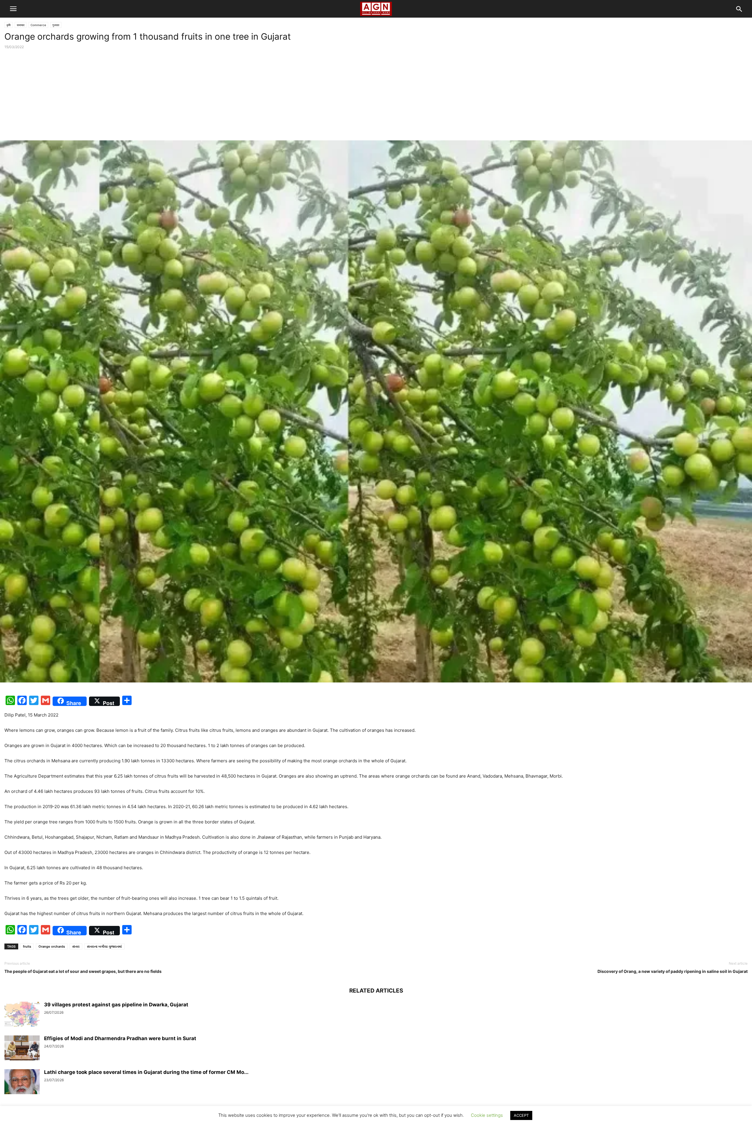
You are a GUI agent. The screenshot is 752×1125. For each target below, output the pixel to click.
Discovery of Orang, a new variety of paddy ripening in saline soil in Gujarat (672, 971)
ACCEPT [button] (521, 1115)
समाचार (20, 25)
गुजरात (55, 25)
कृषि (8, 25)
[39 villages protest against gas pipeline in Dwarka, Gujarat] (22, 1015)
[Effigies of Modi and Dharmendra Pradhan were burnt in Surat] (22, 1048)
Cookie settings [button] (487, 1115)
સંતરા (76, 946)
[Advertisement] (376, 96)
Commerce (38, 25)
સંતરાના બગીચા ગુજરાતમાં (104, 946)
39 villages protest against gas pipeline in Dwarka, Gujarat (116, 1005)
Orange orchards (51, 946)
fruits (27, 946)
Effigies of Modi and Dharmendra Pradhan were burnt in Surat (120, 1038)
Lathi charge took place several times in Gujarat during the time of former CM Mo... (146, 1072)
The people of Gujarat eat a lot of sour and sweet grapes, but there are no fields (83, 971)
